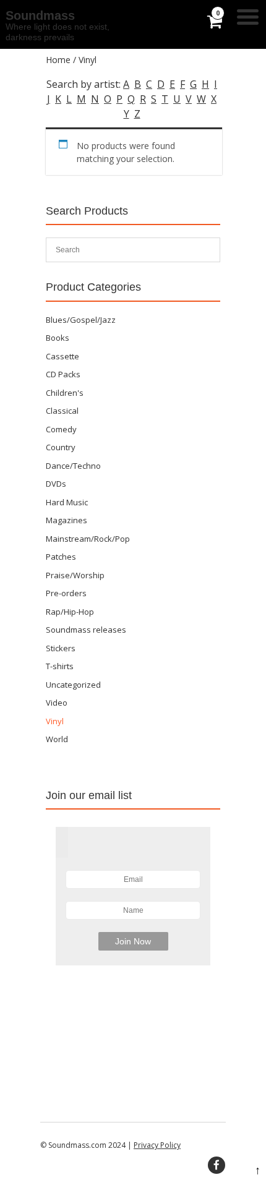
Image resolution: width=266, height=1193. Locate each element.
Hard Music (67, 502)
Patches (61, 556)
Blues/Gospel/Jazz (81, 319)
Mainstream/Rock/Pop (88, 538)
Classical (62, 410)
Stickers (60, 648)
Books (57, 337)
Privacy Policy (157, 1145)
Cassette (62, 356)
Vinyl (55, 721)
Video (56, 702)
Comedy (61, 429)
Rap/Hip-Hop (70, 611)
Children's (65, 392)
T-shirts (60, 666)
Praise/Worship (75, 575)
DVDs (56, 483)
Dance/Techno (73, 465)
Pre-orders (66, 593)
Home (58, 60)
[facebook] (216, 1165)
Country (60, 447)
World (57, 739)
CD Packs (63, 374)
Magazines (66, 520)
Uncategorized (73, 684)
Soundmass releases (86, 629)
